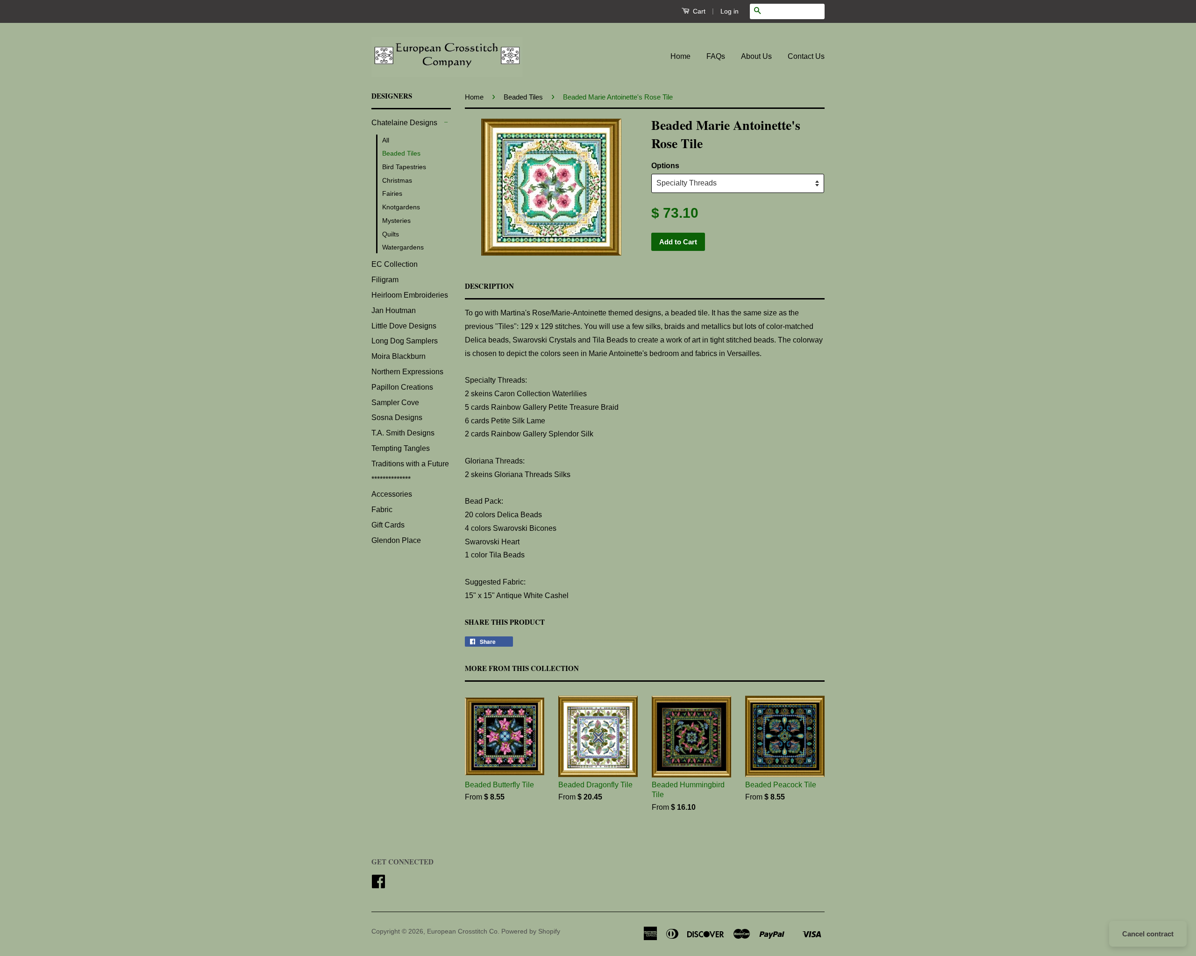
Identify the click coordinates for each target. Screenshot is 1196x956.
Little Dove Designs (403, 326)
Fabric (381, 510)
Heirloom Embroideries (409, 295)
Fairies (392, 193)
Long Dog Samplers (404, 341)
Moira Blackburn (398, 356)
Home (680, 56)
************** (391, 479)
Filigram (385, 280)
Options (665, 166)
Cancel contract (1148, 934)
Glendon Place (396, 540)
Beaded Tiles (401, 153)
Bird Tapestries (404, 167)
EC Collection (394, 264)
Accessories (391, 494)
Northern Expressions (407, 372)
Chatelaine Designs (404, 123)
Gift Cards (388, 525)
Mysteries (396, 220)
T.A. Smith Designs (402, 433)
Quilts (390, 234)
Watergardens (403, 247)
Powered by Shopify (530, 931)
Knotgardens (401, 207)
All (385, 140)
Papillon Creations (402, 387)
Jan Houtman (393, 310)
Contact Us (806, 56)
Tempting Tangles (400, 448)
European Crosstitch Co (462, 931)
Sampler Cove (395, 403)
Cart (698, 11)
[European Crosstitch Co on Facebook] (378, 884)
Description (489, 286)
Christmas (397, 180)
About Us (756, 56)
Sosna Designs (396, 417)
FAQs (715, 56)
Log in (729, 11)
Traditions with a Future (410, 464)
